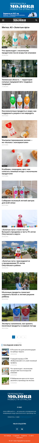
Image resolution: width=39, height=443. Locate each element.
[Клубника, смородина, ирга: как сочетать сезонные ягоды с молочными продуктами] (19, 158)
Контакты (20, 437)
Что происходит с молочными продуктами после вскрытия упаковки (19, 51)
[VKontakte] (22, 429)
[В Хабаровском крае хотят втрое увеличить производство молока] (5, 381)
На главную (7, 436)
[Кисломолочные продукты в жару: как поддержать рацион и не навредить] (19, 100)
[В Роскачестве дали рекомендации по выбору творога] (5, 352)
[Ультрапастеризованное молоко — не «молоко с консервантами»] (19, 129)
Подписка (24, 436)
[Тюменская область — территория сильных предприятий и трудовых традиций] (19, 68)
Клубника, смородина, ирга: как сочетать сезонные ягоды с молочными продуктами (19, 171)
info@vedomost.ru (25, 417)
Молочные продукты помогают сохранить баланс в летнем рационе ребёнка (18, 294)
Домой (4, 24)
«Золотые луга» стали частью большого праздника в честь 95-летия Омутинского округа (19, 231)
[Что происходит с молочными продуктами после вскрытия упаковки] (19, 39)
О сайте (31, 436)
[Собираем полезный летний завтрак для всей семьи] (19, 189)
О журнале (16, 436)
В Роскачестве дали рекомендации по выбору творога (23, 350)
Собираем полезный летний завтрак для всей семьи (18, 201)
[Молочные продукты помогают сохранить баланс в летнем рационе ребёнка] (19, 281)
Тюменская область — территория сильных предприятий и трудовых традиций (17, 81)
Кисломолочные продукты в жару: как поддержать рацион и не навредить (19, 112)
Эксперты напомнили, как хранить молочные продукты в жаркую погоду (19, 324)
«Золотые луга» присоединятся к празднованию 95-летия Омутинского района (16, 263)
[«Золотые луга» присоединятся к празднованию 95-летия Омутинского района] (19, 250)
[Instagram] (17, 429)
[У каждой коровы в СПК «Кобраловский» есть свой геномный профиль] (5, 361)
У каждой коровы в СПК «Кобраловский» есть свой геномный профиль (23, 361)
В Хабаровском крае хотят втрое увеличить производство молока (22, 379)
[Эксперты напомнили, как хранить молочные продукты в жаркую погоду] (19, 312)
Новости (4, 47)
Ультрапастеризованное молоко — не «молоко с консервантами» (17, 141)
